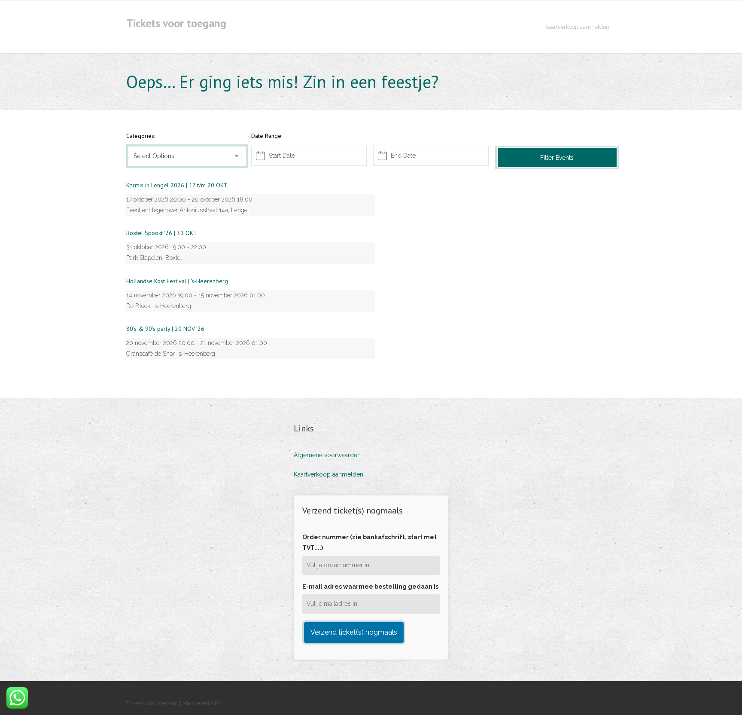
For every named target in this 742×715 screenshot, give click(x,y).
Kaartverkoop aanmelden (328, 474)
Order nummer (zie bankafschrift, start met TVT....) (369, 542)
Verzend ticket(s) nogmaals (353, 632)
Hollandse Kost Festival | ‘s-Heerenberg (177, 281)
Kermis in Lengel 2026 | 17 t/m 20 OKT (177, 185)
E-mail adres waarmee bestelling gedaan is (370, 586)
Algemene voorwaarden (327, 455)
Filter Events (557, 157)
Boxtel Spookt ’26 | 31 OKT (161, 233)
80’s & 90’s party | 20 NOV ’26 (165, 329)
